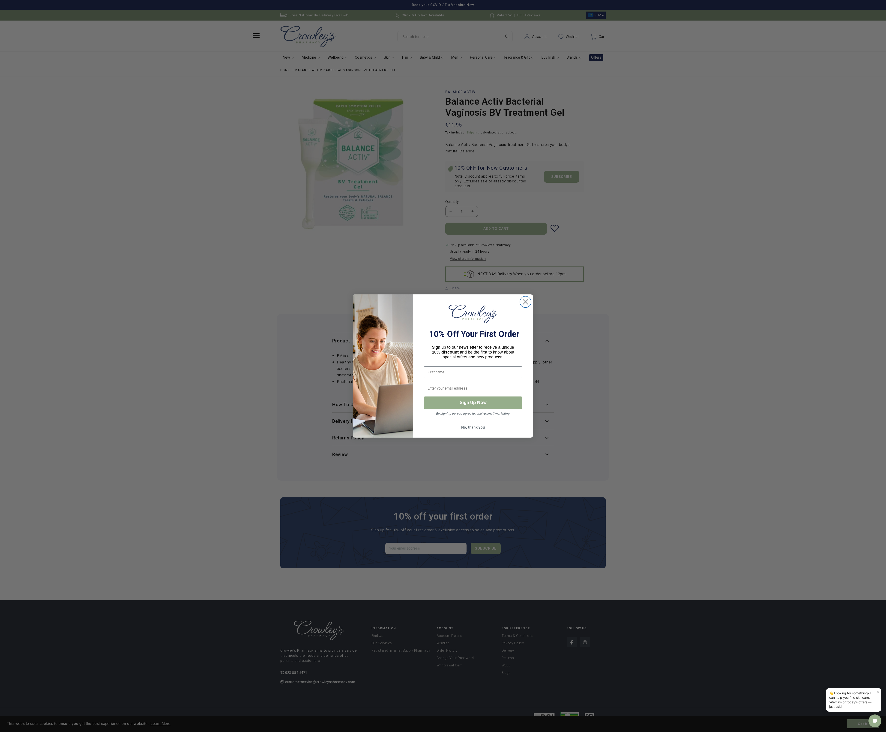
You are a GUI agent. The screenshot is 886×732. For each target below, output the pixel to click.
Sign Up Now (473, 402)
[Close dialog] (525, 302)
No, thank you (473, 427)
